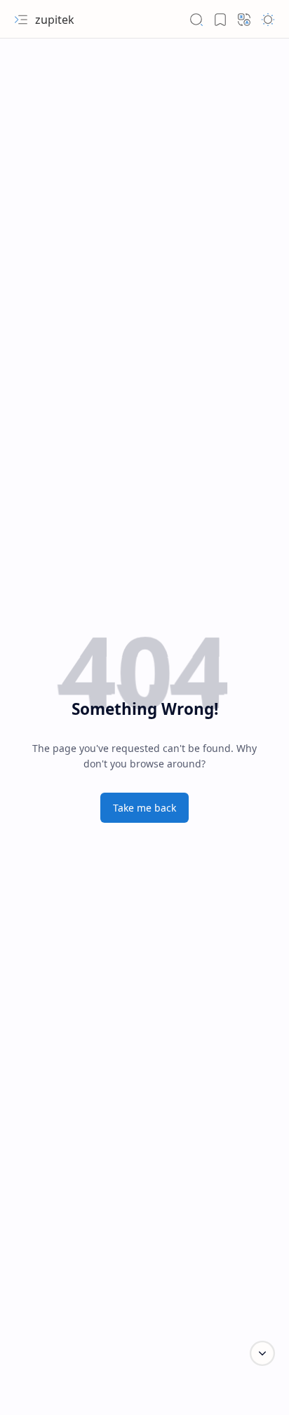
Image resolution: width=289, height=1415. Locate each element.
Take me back (144, 807)
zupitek (54, 19)
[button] (21, 19)
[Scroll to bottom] (262, 1353)
